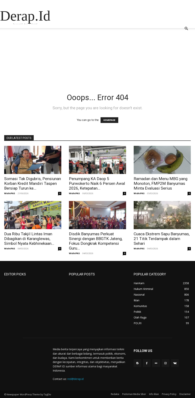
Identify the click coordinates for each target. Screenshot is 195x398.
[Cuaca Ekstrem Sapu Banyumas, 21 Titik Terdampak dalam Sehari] (162, 215)
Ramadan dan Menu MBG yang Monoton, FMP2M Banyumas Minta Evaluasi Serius (160, 183)
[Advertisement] (97, 64)
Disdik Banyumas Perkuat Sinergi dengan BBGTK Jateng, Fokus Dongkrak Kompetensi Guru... (95, 241)
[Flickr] (156, 363)
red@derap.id (75, 379)
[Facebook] (146, 363)
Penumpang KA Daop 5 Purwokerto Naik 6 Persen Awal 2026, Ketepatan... (97, 183)
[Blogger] (137, 363)
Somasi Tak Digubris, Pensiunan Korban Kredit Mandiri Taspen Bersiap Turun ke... (32, 183)
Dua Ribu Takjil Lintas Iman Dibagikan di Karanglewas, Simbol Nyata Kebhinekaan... (29, 239)
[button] (186, 29)
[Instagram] (165, 363)
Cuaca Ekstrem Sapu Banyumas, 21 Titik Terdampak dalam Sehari (162, 239)
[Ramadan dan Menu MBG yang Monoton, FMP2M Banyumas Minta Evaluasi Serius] (162, 160)
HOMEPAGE (109, 120)
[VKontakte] (175, 363)
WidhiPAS (9, 193)
